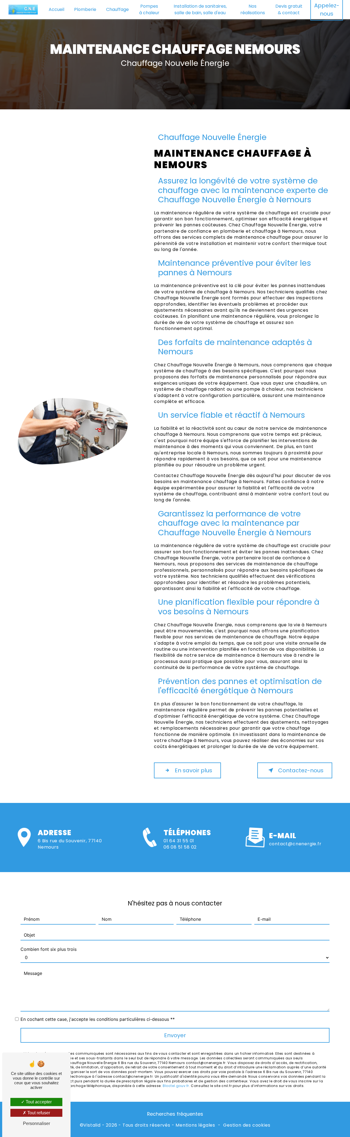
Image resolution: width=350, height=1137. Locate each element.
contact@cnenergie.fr (295, 844)
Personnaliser (36, 1123)
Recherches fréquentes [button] (175, 1114)
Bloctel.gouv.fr (176, 1085)
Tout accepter (38, 1102)
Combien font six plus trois (49, 949)
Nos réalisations (252, 9)
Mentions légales (195, 1125)
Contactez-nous (300, 770)
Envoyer (175, 1035)
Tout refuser (38, 1112)
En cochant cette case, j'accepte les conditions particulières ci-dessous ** (98, 1019)
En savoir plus (193, 770)
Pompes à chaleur (149, 9)
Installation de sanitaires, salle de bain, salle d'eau (200, 9)
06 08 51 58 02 (180, 847)
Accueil (56, 9)
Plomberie (85, 9)
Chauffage (117, 9)
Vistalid (91, 1125)
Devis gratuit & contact (288, 9)
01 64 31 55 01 (179, 841)
